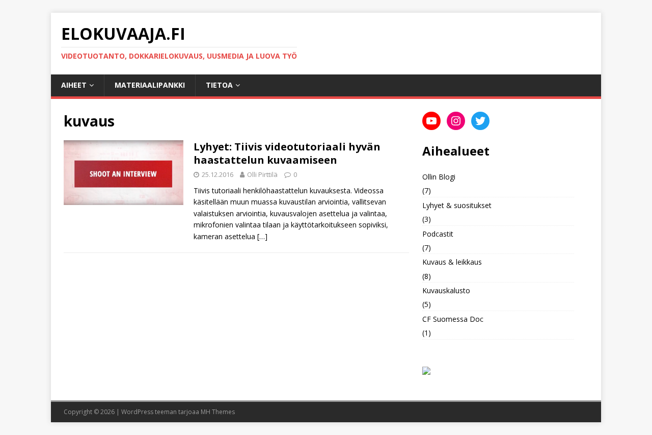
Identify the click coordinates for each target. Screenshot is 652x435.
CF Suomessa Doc (452, 319)
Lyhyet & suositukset (457, 205)
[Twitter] (480, 121)
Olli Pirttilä (262, 174)
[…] (262, 236)
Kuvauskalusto (446, 290)
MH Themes (218, 411)
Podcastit (437, 234)
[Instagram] (456, 121)
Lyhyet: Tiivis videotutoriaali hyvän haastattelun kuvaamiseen (287, 153)
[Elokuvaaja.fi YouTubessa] (431, 121)
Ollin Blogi (438, 177)
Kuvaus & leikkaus (452, 262)
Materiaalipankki (150, 85)
